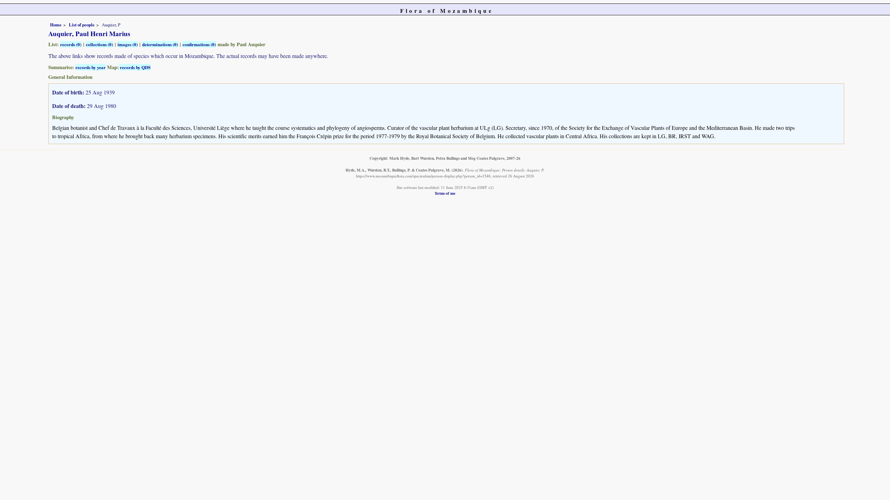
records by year (90, 67)
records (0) (70, 44)
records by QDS (135, 67)
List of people (82, 25)
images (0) (128, 44)
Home (56, 25)
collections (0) (99, 44)
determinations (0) (160, 44)
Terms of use (445, 193)
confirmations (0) (199, 44)
